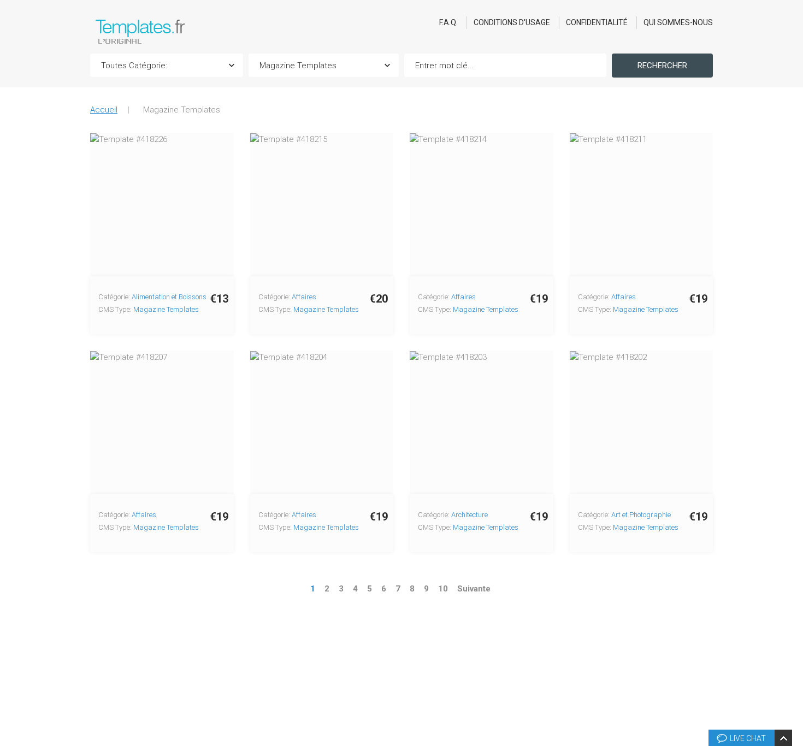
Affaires (304, 297)
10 (443, 589)
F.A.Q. (448, 22)
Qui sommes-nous (678, 22)
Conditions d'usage (512, 22)
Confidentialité (597, 22)
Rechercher (662, 65)
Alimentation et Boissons (169, 297)
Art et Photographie (641, 515)
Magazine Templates (166, 309)
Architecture (469, 515)
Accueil (103, 110)
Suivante (474, 589)
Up (793, 573)
